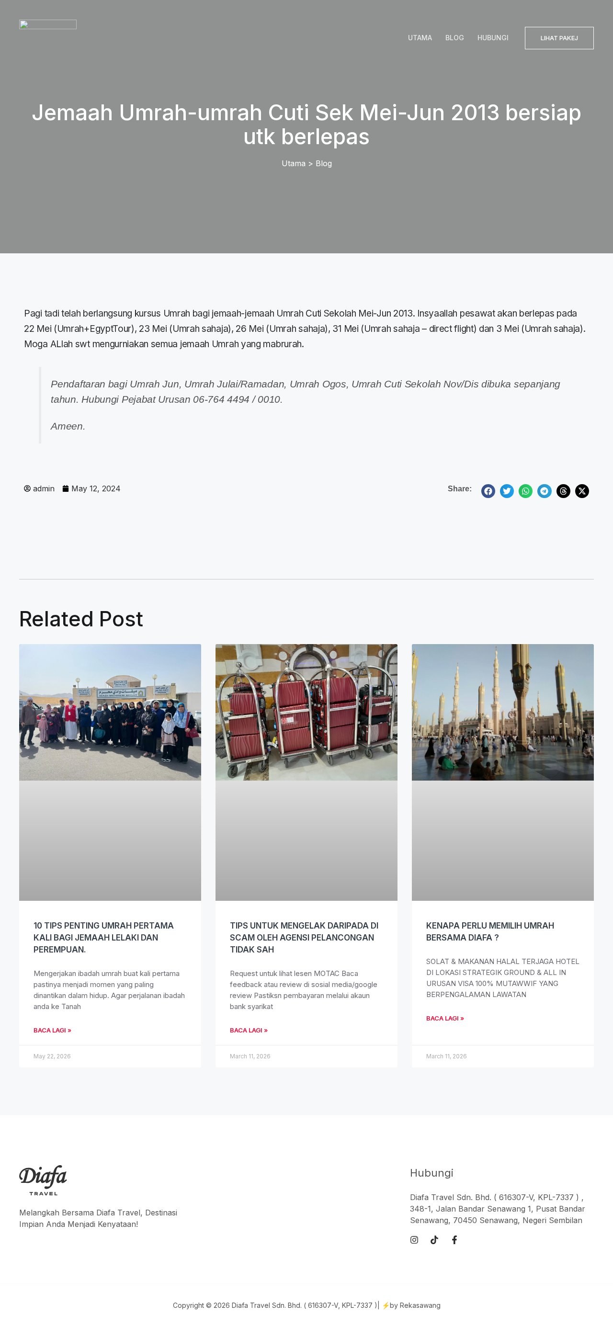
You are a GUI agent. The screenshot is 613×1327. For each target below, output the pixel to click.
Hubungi (493, 38)
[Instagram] (414, 1240)
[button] (559, 38)
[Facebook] (454, 1240)
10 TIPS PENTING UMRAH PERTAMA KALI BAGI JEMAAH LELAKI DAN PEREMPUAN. (104, 937)
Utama (420, 38)
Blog (454, 38)
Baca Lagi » (52, 1030)
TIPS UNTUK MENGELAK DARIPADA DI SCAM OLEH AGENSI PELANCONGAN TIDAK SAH (304, 937)
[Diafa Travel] (48, 37)
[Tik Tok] (434, 1240)
